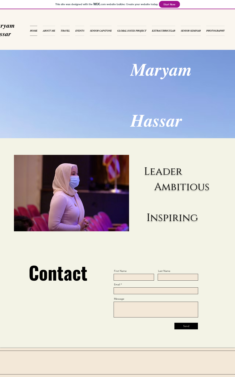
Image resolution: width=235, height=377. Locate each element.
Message (119, 298)
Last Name (164, 271)
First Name (120, 271)
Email (117, 284)
